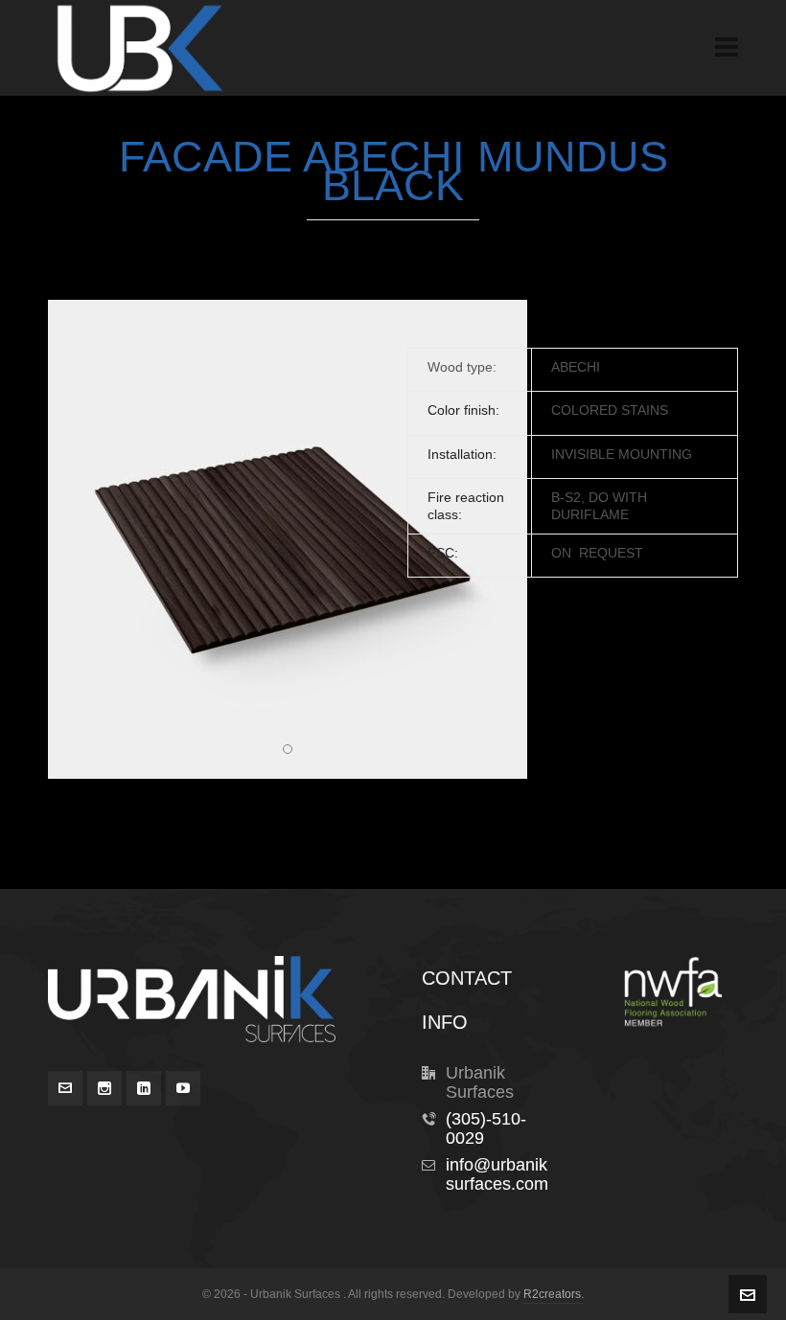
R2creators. (553, 1294)
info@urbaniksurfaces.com (497, 1174)
